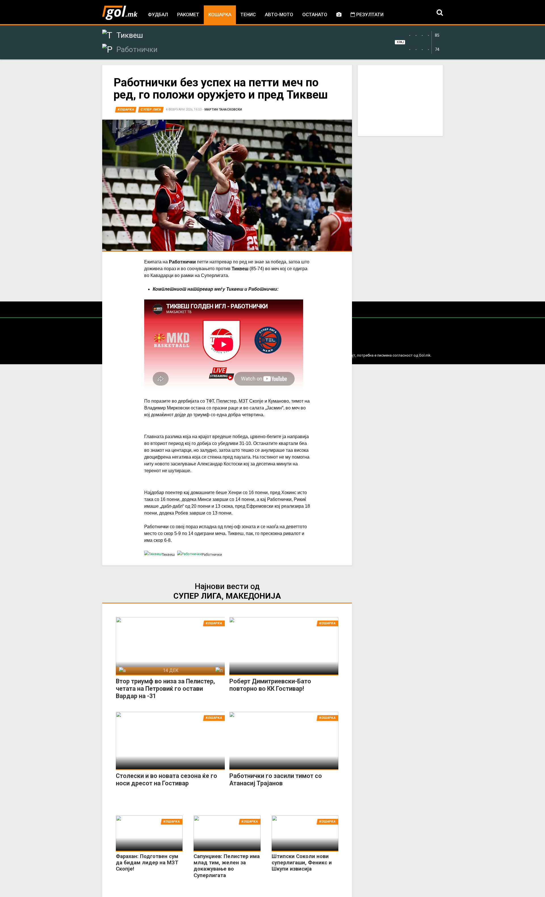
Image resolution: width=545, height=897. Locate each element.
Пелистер (226, 401)
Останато (314, 14)
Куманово (278, 401)
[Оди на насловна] (120, 13)
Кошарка (219, 14)
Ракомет (188, 14)
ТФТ (210, 401)
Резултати (369, 14)
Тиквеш (240, 268)
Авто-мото (279, 14)
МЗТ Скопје (251, 401)
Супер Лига (151, 109)
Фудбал (158, 14)
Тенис (248, 14)
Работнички (182, 261)
